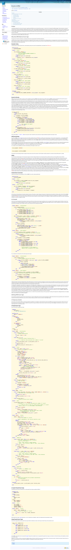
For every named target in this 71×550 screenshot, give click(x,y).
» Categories (4, 10)
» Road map (4, 21)
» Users (3, 27)
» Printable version (5, 39)
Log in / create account (67, 1)
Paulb (22, 7)
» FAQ (3, 12)
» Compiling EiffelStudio (6, 18)
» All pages (4, 25)
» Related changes (5, 36)
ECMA (14, 543)
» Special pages (4, 38)
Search (3, 29)
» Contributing (4, 19)
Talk (23, 7)
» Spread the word (5, 9)
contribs (26, 7)
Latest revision (20, 8)
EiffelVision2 (49, 45)
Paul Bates (15, 10)
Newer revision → (26, 8)
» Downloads (4, 11)
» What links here (5, 35)
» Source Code (4, 17)
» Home (3, 7)
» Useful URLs (4, 22)
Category (13, 542)
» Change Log (4, 20)
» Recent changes (5, 26)
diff (12, 8)
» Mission (3, 8)
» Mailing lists (4, 13)
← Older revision (15, 8)
